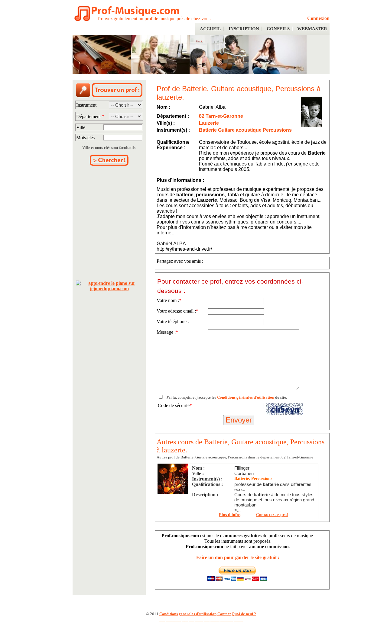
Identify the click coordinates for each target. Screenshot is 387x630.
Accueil (210, 28)
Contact (224, 614)
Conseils (278, 28)
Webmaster (312, 28)
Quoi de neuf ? (244, 614)
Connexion (318, 18)
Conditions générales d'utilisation (245, 397)
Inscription (244, 28)
